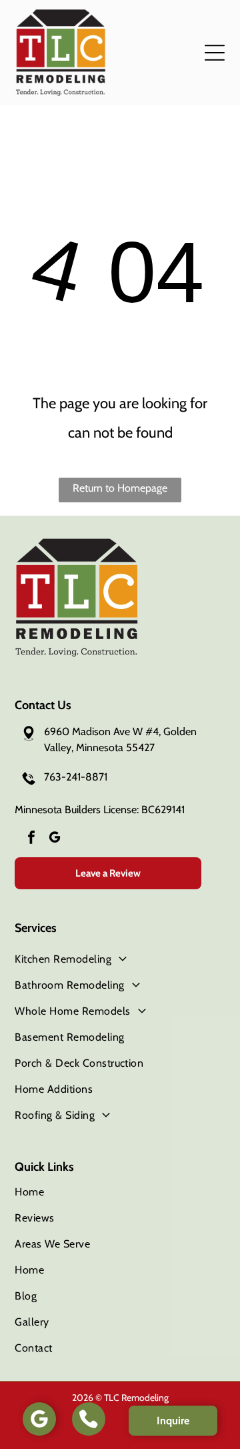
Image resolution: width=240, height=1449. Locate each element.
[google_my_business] (55, 839)
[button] (215, 53)
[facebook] (31, 839)
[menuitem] (120, 959)
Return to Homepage (120, 488)
